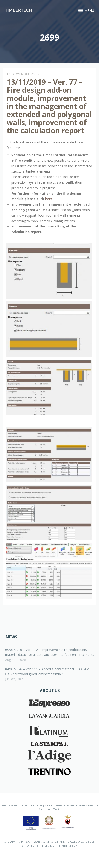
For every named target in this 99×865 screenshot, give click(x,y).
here (49, 199)
